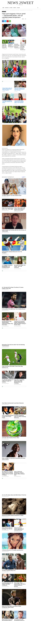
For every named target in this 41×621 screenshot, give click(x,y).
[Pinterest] (8, 21)
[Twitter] (5, 21)
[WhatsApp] (10, 21)
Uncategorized (7, 10)
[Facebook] (3, 21)
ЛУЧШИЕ (18, 7)
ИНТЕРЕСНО (7, 7)
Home (3, 7)
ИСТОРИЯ (11, 7)
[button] (38, 7)
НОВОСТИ (14, 7)
